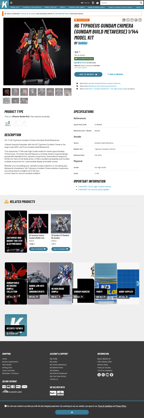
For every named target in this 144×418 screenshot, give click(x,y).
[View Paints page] (116, 283)
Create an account (28, 14)
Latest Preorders (8, 370)
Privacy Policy (121, 406)
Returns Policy (102, 365)
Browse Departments (10, 362)
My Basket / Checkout (10, 373)
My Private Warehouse (58, 365)
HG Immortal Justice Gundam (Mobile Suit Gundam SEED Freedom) (38, 236)
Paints (62, 7)
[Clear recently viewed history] (16, 325)
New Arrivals (6, 365)
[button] (138, 283)
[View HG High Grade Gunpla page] (71, 283)
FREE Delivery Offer (104, 362)
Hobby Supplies (51, 7)
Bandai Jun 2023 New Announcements (102, 86)
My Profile (53, 359)
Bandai (82, 43)
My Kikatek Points (56, 367)
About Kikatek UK (103, 359)
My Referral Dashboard (58, 373)
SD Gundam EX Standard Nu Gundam (60, 236)
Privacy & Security (104, 367)
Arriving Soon (7, 367)
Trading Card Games (77, 7)
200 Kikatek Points (62, 14)
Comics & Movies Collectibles (120, 7)
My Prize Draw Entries (58, 376)
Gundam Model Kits (101, 89)
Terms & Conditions (105, 406)
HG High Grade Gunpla (119, 89)
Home (4, 359)
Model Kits (15, 7)
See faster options (80, 68)
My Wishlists (54, 370)
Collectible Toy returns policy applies (93, 189)
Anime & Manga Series (96, 7)
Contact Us (54, 379)
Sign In (86, 3)
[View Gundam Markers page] (93, 283)
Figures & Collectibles (32, 7)
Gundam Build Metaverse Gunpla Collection (104, 83)
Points (83, 63)
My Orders (54, 362)
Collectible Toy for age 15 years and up (94, 186)
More (138, 7)
